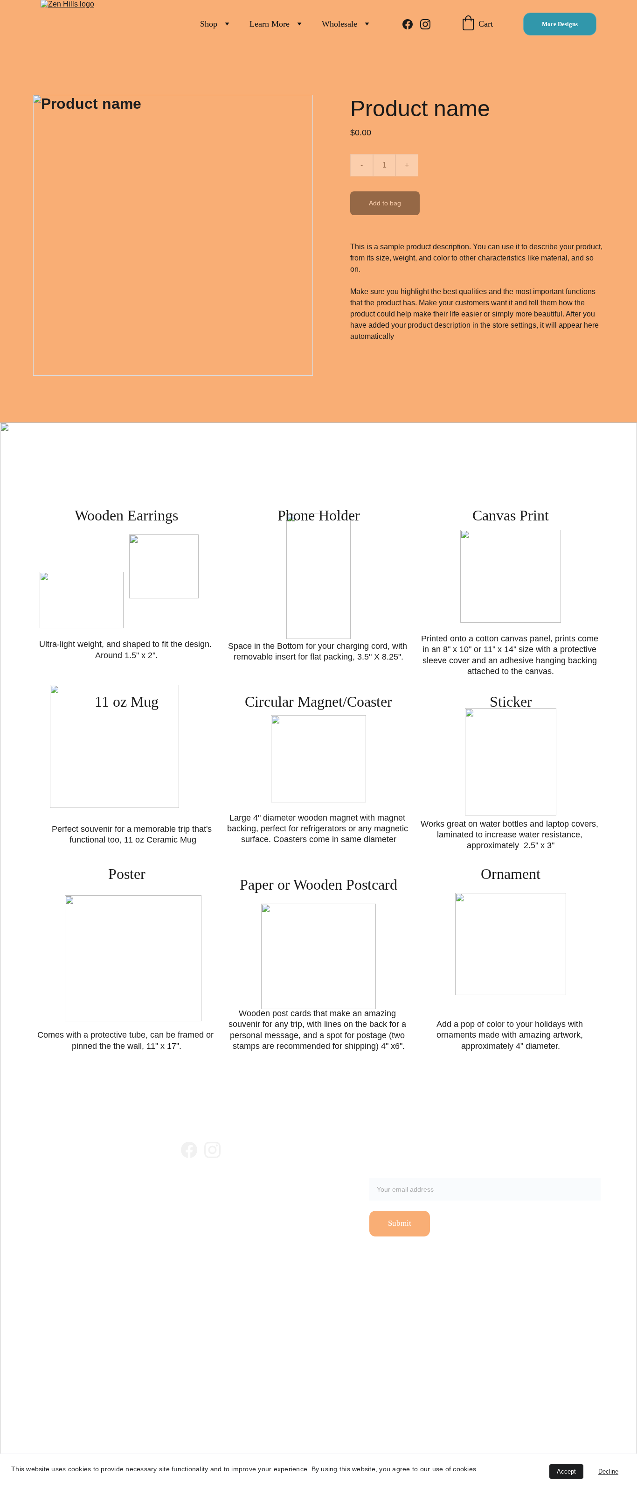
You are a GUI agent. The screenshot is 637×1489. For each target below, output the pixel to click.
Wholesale (339, 23)
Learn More (269, 23)
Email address (393, 1172)
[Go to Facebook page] (411, 24)
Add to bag (385, 203)
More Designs (560, 24)
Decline (608, 1471)
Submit (399, 1223)
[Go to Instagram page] (425, 24)
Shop (208, 23)
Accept (566, 1471)
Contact (190, 1207)
